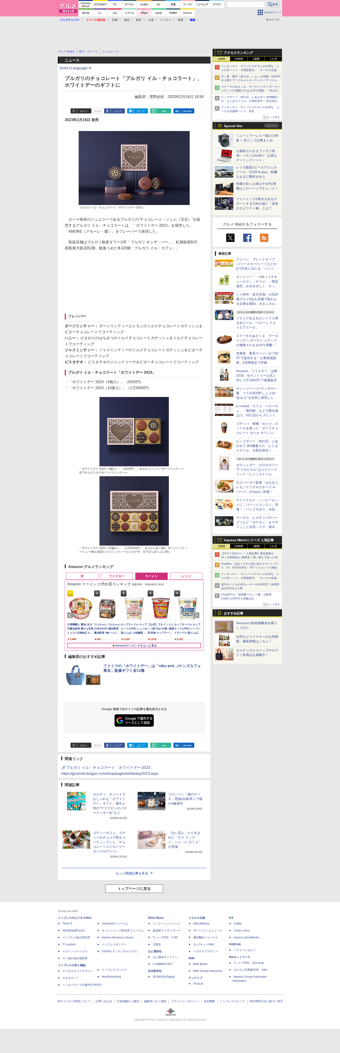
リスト (97, 111)
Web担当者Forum (73, 930)
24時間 (238, 59)
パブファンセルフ (245, 950)
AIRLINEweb (201, 923)
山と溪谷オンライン (165, 957)
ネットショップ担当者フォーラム (122, 930)
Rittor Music (156, 917)
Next (197, 615)
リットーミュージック (166, 923)
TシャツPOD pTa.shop (249, 962)
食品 (127, 19)
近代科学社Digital (164, 976)
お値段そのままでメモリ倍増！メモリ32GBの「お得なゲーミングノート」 (256, 155)
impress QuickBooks (246, 937)
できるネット (70, 978)
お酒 (151, 19)
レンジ (186, 576)
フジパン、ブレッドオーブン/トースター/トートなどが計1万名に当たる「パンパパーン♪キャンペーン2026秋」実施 (257, 268)
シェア (117, 111)
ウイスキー (117, 576)
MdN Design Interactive (208, 971)
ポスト (84, 111)
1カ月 (273, 59)
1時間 (221, 59)
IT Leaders (69, 944)
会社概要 (209, 1001)
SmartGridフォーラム (115, 923)
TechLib (198, 983)
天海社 (238, 923)
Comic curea (242, 930)
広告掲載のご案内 (128, 1001)
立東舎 (157, 944)
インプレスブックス (114, 969)
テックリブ (195, 978)
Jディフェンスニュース (207, 930)
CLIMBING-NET (163, 964)
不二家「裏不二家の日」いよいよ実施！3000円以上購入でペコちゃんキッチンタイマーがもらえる (250, 80)
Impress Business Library (117, 937)
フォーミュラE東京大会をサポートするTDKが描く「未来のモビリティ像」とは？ (257, 203)
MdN (192, 958)
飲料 (139, 19)
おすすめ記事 (233, 613)
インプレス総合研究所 (76, 937)
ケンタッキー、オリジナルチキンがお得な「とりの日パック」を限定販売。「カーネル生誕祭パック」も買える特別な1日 (250, 70)
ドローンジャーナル (74, 951)
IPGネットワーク (239, 957)
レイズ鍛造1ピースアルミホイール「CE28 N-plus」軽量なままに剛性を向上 (256, 171)
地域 (180, 19)
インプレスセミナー (114, 944)
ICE (231, 917)
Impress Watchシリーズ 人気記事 (249, 540)
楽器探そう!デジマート (167, 930)
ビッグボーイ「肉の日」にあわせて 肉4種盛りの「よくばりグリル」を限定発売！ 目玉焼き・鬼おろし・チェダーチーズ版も (250, 101)
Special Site (233, 126)
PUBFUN (235, 944)
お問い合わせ (104, 1001)
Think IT (67, 923)
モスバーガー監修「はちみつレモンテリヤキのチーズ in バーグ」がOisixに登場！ (257, 487)
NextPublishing (111, 976)
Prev (71, 615)
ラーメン (151, 576)
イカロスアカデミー (205, 951)
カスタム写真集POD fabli (250, 969)
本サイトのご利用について (74, 1001)
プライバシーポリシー (185, 1001)
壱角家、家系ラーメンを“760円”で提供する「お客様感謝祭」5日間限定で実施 (257, 357)
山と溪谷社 (155, 951)
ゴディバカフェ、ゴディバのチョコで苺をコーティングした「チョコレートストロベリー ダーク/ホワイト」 (109, 842)
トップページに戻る (134, 889)
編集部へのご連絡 (155, 1001)
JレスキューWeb (203, 944)
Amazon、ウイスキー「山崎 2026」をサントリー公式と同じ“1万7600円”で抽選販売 (256, 375)
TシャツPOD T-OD (165, 937)
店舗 (114, 19)
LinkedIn (187, 111)
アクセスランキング (238, 53)
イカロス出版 (197, 917)
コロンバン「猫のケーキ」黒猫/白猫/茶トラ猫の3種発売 (185, 798)
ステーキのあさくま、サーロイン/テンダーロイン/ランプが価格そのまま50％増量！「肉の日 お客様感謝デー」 (250, 90)
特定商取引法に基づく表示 (266, 1001)
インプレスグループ (232, 1001)
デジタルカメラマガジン (77, 971)
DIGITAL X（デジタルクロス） (121, 951)
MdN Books (200, 964)
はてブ (141, 111)
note (163, 111)
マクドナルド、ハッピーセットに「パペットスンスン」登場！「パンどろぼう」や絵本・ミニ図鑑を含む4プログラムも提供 (257, 509)
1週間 (256, 59)
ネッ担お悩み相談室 (74, 958)
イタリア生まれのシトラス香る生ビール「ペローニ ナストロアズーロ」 (257, 322)
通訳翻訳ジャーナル (205, 937)
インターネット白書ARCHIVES (82, 984)
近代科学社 (155, 971)
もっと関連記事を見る (132, 873)
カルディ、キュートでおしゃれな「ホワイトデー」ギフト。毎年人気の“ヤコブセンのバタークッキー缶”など (110, 803)
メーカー (165, 19)
